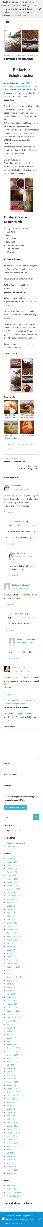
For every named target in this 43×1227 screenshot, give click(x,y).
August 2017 (12, 1021)
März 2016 (11, 1078)
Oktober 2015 (12, 1095)
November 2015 (13, 1092)
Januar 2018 (12, 1004)
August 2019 (12, 939)
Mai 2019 (11, 949)
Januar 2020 (12, 922)
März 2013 (11, 1166)
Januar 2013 (12, 1173)
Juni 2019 (11, 946)
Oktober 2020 (12, 892)
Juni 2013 (11, 1156)
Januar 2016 (12, 1085)
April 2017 (11, 1034)
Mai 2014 (11, 1139)
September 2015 (14, 1098)
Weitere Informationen (21, 15)
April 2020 (11, 912)
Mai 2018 (11, 990)
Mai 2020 (11, 909)
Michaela (16, 667)
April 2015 (11, 1115)
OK (35, 15)
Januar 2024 (12, 862)
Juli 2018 (10, 983)
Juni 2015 (11, 1109)
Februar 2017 (12, 1041)
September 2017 (14, 1017)
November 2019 (13, 929)
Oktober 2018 (12, 973)
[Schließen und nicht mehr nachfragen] (40, 1219)
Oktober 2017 (12, 1014)
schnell (8, 449)
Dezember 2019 (13, 926)
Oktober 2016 (12, 1054)
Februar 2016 (12, 1081)
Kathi (14, 485)
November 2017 (13, 1010)
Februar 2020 (12, 919)
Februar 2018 (12, 1000)
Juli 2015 (10, 1105)
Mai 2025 (11, 858)
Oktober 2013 (12, 1142)
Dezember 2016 (13, 1048)
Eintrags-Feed (12, 1189)
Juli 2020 (10, 902)
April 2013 (11, 1163)
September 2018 (14, 977)
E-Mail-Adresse (11, 774)
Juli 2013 (10, 1152)
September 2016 (14, 1058)
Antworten (8, 512)
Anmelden (11, 1185)
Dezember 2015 (13, 1088)
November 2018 (13, 970)
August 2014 (12, 1136)
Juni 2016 (11, 1068)
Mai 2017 (11, 1031)
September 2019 (14, 936)
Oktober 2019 (12, 933)
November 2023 (13, 868)
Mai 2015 (11, 1112)
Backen (18, 55)
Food (23, 55)
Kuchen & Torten (32, 55)
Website (7, 785)
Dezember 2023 (13, 865)
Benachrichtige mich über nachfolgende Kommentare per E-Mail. (21, 798)
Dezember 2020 (13, 885)
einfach (33, 444)
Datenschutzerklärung (16, 842)
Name (7, 763)
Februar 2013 (12, 1169)
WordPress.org (13, 1195)
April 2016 (11, 1075)
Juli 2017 (10, 1024)
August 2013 (12, 1149)
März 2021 (11, 875)
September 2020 (14, 895)
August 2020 (12, 899)
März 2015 (11, 1119)
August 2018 (12, 980)
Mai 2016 (11, 1071)
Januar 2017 (12, 1044)
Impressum (11, 846)
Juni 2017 (11, 1027)
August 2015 (12, 1102)
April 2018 (11, 993)
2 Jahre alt (9, 444)
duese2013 (19, 521)
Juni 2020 (11, 906)
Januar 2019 (12, 963)
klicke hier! (18, 1223)
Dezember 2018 (13, 966)
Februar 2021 (12, 878)
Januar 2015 (12, 1125)
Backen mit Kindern (21, 444)
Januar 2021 (12, 882)
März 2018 (11, 997)
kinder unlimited (19, 584)
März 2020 (11, 916)
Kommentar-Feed (14, 1192)
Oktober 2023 (12, 872)
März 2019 (11, 956)
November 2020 (13, 889)
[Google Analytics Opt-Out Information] (3, 1219)
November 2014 (13, 1132)
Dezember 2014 (13, 1129)
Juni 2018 (11, 987)
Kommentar (9, 726)
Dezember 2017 (13, 1007)
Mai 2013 (11, 1159)
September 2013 (14, 1146)
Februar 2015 (12, 1122)
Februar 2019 (12, 960)
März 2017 (11, 1037)
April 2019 (11, 953)
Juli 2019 (10, 943)
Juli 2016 (10, 1065)
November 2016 (13, 1051)
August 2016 (12, 1061)
